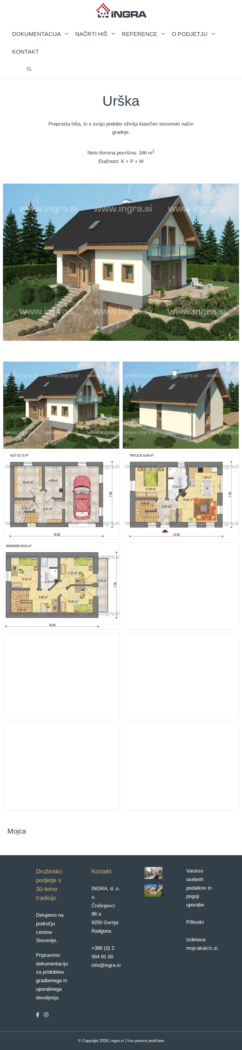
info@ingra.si (106, 965)
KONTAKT (25, 52)
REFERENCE (139, 34)
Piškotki (195, 922)
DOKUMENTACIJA (36, 34)
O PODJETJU (189, 34)
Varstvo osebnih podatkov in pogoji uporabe (199, 888)
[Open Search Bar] (29, 69)
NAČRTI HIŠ (91, 34)
